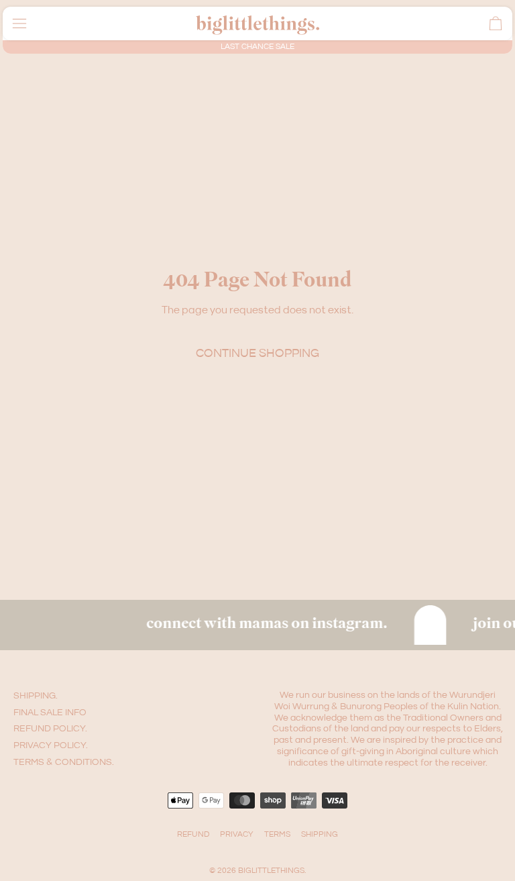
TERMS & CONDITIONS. (63, 762)
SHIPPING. (35, 696)
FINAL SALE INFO (50, 712)
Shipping (319, 834)
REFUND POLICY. (50, 728)
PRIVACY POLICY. (50, 745)
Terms (277, 834)
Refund (193, 834)
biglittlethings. (272, 870)
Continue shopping (257, 353)
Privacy (236, 834)
